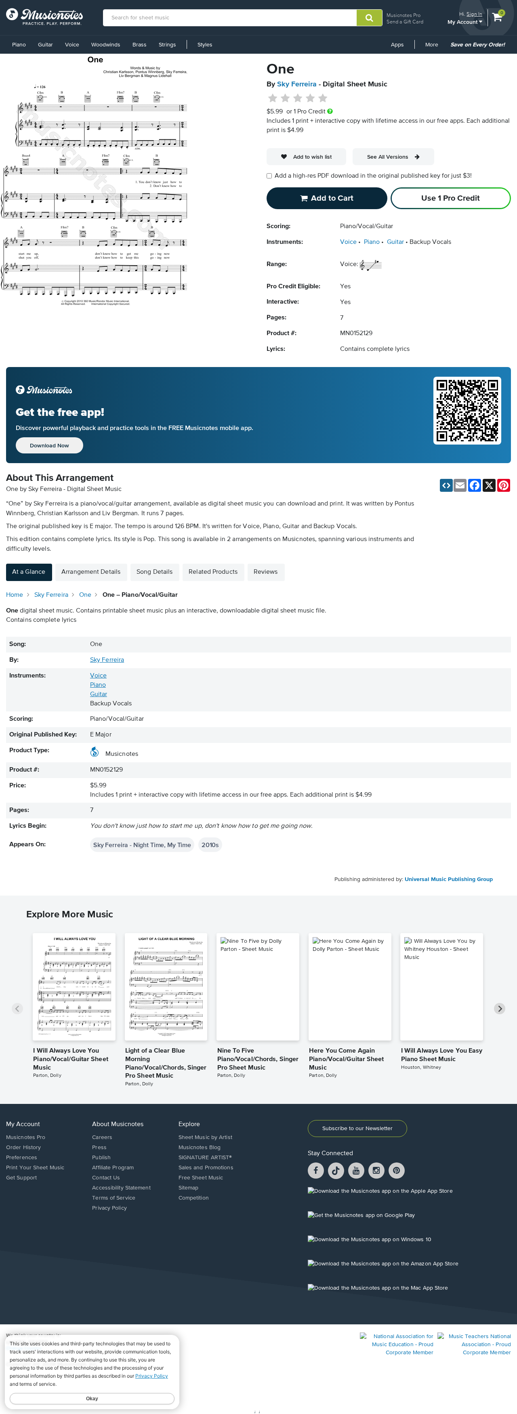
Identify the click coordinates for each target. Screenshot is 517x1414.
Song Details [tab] (154, 572)
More (434, 48)
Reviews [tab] (266, 572)
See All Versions (387, 156)
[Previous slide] (17, 1008)
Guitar (45, 45)
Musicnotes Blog (200, 1147)
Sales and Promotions (206, 1168)
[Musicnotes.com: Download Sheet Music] (44, 16)
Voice (72, 45)
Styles (205, 45)
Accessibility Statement (121, 1188)
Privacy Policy (109, 1208)
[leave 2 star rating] (285, 98)
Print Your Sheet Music (35, 1168)
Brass (139, 45)
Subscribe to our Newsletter (357, 1128)
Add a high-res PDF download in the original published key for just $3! (373, 176)
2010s (210, 844)
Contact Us (106, 1178)
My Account (463, 22)
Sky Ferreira (297, 84)
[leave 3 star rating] (298, 98)
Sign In (474, 14)
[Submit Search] (369, 18)
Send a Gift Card (405, 21)
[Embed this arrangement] (446, 485)
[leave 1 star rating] (273, 98)
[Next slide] (499, 1008)
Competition (194, 1198)
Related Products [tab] (213, 572)
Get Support (21, 1178)
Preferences (21, 1157)
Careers (102, 1137)
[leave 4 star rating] (310, 98)
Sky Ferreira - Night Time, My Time (142, 844)
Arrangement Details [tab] (90, 572)
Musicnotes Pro (403, 15)
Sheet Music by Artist (205, 1137)
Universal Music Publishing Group (449, 879)
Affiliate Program (113, 1168)
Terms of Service (113, 1198)
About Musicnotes (117, 1124)
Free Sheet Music (201, 1178)
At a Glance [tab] (28, 572)
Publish (101, 1157)
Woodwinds (105, 45)
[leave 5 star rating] (322, 98)
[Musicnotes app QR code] (467, 415)
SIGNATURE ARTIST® (205, 1157)
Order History (23, 1147)
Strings (167, 45)
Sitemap (189, 1188)
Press (99, 1147)
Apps (397, 45)
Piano (19, 45)
